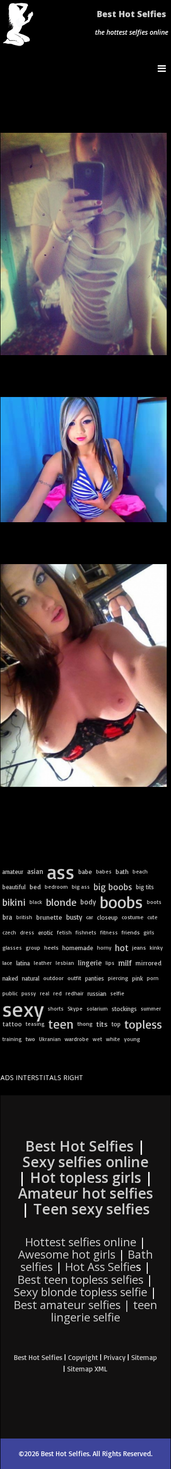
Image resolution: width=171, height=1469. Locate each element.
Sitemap (144, 1357)
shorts (56, 1008)
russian (96, 993)
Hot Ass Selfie (100, 1266)
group (33, 947)
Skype (75, 1008)
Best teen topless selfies (80, 1279)
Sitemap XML (87, 1368)
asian (35, 871)
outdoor (53, 978)
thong (85, 1023)
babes (104, 871)
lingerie (90, 962)
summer (151, 1008)
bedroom (56, 886)
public (10, 993)
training (12, 1038)
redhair (75, 993)
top (116, 1024)
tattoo (12, 1024)
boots (154, 901)
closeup (107, 917)
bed (35, 887)
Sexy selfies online (85, 1161)
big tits (145, 887)
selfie (117, 993)
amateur (12, 871)
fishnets (86, 932)
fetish (64, 932)
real (44, 993)
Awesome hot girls (66, 1254)
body (88, 901)
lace (7, 962)
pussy (28, 993)
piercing (118, 978)
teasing (35, 1023)
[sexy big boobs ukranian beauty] (83, 244)
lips (109, 963)
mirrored (148, 963)
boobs (121, 902)
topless (143, 1024)
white (113, 1038)
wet (97, 1038)
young (132, 1038)
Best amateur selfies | (85, 1311)
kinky (156, 947)
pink (137, 978)
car (89, 917)
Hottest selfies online (80, 1242)
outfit (74, 978)
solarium (97, 1008)
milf (125, 963)
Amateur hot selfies (85, 1193)
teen (61, 1024)
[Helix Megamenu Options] (164, 68)
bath (122, 871)
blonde (61, 902)
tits (102, 1024)
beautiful (14, 887)
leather (43, 962)
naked (10, 978)
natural (30, 978)
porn (153, 978)
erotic (45, 932)
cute (152, 917)
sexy (23, 1008)
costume (132, 917)
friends (131, 932)
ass (61, 871)
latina (23, 963)
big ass (81, 886)
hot (121, 947)
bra (7, 917)
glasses (12, 947)
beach (140, 871)
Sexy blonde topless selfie (80, 1292)
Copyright (83, 1357)
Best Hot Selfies (131, 14)
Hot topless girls (85, 1177)
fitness (109, 932)
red (57, 993)
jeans (139, 947)
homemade (77, 948)
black (35, 901)
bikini (14, 901)
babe (85, 871)
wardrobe (77, 1038)
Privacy (114, 1357)
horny (104, 947)
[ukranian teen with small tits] (83, 675)
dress (27, 932)
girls (148, 932)
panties (94, 978)
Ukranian (50, 1038)
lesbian (65, 962)
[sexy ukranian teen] (83, 459)
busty (74, 917)
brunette (49, 917)
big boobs (113, 887)
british (24, 917)
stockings (124, 1008)
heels (51, 947)
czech (9, 932)
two (30, 1038)
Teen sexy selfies (91, 1209)
